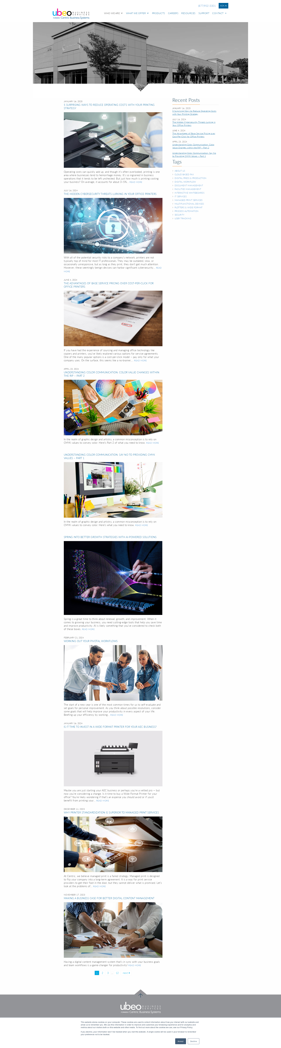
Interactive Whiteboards (189, 192)
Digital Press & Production (191, 178)
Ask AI (223, 5)
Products (158, 13)
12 (117, 972)
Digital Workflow (185, 182)
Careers (173, 13)
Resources (188, 13)
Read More (136, 182)
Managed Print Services (189, 200)
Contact (218, 13)
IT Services (181, 196)
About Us (180, 171)
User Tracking (183, 218)
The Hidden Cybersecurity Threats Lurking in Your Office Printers (110, 193)
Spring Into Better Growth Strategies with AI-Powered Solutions (110, 537)
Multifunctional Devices (189, 203)
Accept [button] (181, 1041)
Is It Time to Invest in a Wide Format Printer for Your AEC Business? (110, 726)
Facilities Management (188, 189)
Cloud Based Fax (184, 174)
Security (179, 214)
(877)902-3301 (207, 5)
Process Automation (187, 211)
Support (203, 13)
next (126, 972)
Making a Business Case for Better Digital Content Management (109, 898)
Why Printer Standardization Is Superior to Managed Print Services (111, 812)
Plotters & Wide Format (189, 207)
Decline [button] (193, 1041)
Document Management (189, 185)
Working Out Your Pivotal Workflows (91, 641)
